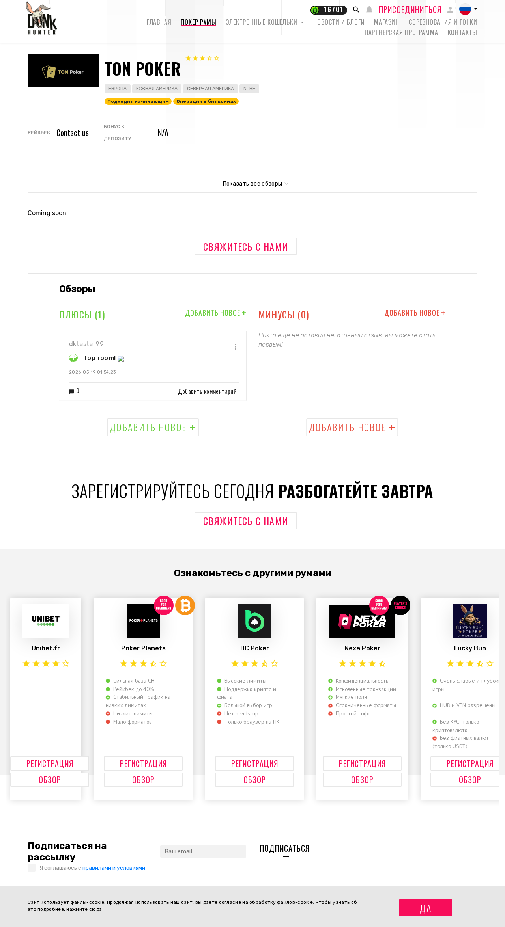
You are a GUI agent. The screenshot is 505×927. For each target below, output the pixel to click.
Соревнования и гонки (443, 22)
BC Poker (254, 648)
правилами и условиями (113, 868)
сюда (95, 909)
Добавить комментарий (207, 391)
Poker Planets (143, 648)
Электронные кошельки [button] (262, 22)
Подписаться (285, 848)
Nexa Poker (362, 648)
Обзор (50, 780)
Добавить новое (216, 312)
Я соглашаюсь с (92, 868)
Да (425, 908)
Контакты (462, 32)
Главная (159, 22)
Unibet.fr (46, 648)
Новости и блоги (339, 22)
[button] (468, 9)
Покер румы (198, 22)
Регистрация (49, 763)
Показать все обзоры (252, 184)
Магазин (386, 22)
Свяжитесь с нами (245, 246)
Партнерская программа (401, 32)
